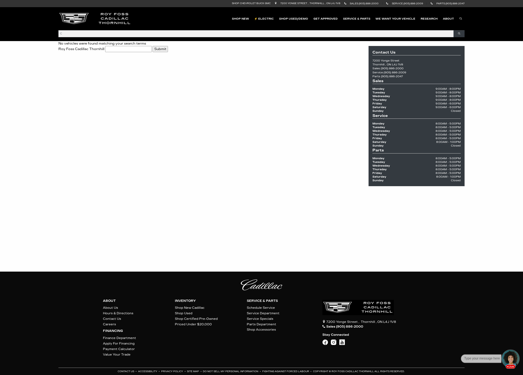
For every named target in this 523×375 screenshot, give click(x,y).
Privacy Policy (172, 371)
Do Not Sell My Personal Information (231, 371)
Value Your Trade (117, 354)
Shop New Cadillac (190, 308)
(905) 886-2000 (392, 68)
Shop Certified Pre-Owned (196, 319)
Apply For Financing (119, 343)
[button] (240, 19)
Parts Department (261, 324)
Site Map (193, 371)
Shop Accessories (261, 329)
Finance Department (119, 338)
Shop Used (183, 313)
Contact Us (112, 319)
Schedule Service (261, 308)
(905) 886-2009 (395, 72)
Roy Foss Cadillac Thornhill (81, 49)
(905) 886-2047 (392, 76)
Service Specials (260, 319)
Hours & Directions (118, 313)
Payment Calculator (119, 349)
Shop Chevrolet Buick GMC (251, 3)
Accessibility (148, 371)
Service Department (263, 313)
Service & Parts (262, 300)
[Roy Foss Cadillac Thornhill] (95, 18)
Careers (109, 324)
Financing (113, 330)
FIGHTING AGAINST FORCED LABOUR (286, 371)
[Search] (459, 33)
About (109, 300)
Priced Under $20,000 (193, 324)
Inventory (185, 300)
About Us (110, 308)
